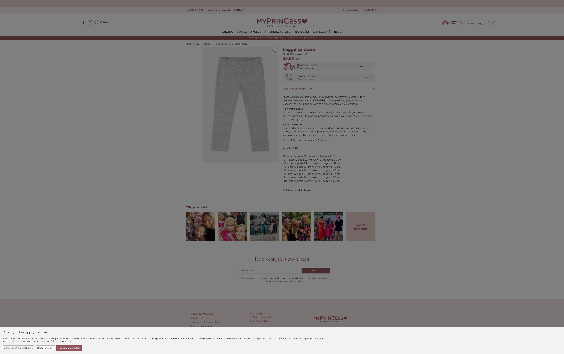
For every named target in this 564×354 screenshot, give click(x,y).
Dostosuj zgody (45, 348)
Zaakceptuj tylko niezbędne (18, 348)
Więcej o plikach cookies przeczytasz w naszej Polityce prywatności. (38, 341)
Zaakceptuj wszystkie (69, 348)
